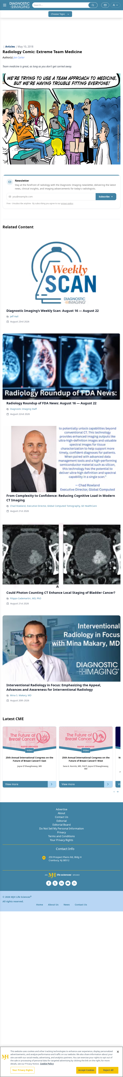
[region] (61, 1062)
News (67, 904)
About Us (53, 904)
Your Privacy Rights (61, 840)
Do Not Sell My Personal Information (61, 828)
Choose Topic (58, 14)
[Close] (117, 1051)
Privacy (61, 832)
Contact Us (61, 817)
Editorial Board (62, 824)
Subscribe (104, 196)
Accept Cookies (86, 1070)
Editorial (62, 821)
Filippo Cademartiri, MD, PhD (25, 598)
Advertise (61, 809)
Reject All (108, 1070)
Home (39, 904)
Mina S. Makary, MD (20, 695)
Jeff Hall (14, 316)
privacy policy (67, 203)
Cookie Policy (47, 1063)
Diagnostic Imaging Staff (23, 408)
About (61, 813)
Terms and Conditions (61, 836)
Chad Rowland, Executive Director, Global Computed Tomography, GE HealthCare (53, 505)
